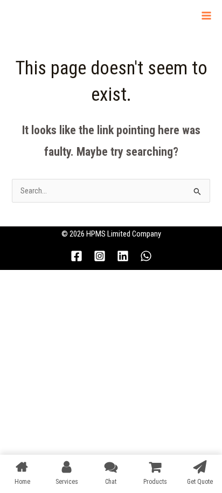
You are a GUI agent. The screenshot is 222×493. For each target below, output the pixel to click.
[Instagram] (100, 256)
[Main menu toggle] (206, 15)
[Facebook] (76, 256)
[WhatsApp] (146, 256)
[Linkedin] (123, 256)
